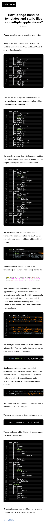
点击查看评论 (9, 520)
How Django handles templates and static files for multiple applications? (23, 18)
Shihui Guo (9, 4)
